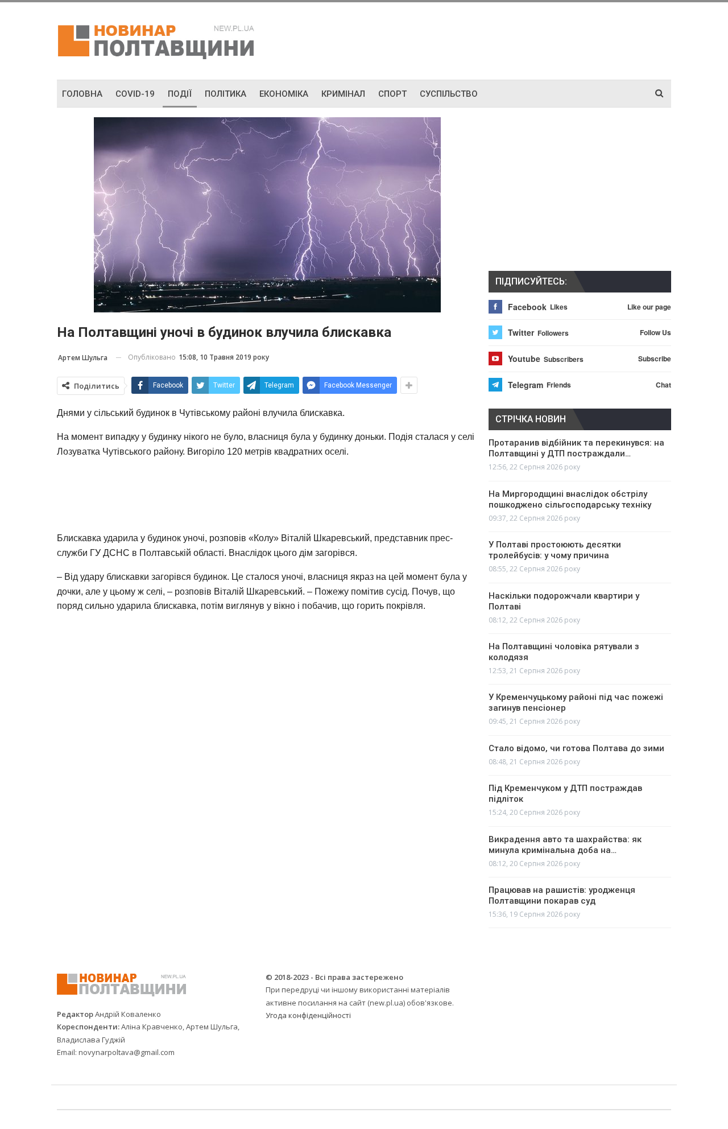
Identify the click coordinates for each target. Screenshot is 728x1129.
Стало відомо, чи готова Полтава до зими (576, 748)
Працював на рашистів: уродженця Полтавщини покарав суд (562, 895)
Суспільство (449, 94)
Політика (225, 94)
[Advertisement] (489, 39)
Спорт (392, 94)
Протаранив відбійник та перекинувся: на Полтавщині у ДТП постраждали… (576, 448)
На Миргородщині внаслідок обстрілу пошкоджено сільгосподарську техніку (570, 499)
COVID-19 (135, 94)
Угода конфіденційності (308, 1015)
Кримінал (343, 94)
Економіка (283, 94)
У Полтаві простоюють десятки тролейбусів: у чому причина (555, 550)
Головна (82, 94)
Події (180, 94)
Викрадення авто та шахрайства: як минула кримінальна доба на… (565, 844)
